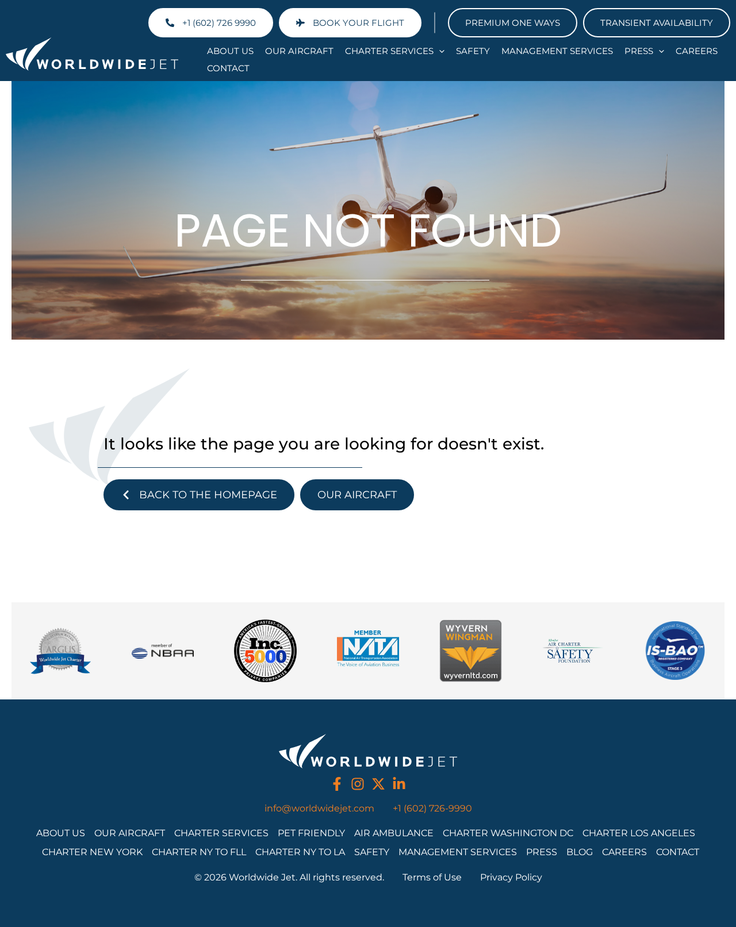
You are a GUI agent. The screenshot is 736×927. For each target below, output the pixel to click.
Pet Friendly (311, 833)
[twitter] (378, 784)
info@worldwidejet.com (319, 808)
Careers (697, 50)
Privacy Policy (511, 877)
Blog (579, 852)
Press (638, 50)
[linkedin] (399, 784)
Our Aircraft (299, 50)
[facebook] (337, 784)
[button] (439, 51)
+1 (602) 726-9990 (432, 808)
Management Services (557, 50)
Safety (473, 50)
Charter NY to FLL (199, 852)
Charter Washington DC (508, 833)
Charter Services (389, 50)
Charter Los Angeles (638, 833)
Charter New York (92, 852)
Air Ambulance (394, 833)
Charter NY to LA (300, 852)
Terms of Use (432, 877)
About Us (230, 50)
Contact (228, 68)
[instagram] (358, 784)
